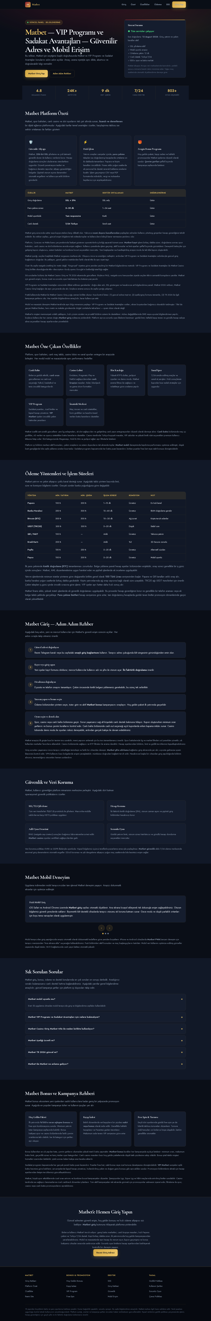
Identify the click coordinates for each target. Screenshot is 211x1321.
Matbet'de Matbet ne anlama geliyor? (48, 1064)
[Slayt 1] (103, 933)
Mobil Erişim (113, 1296)
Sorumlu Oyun (155, 1291)
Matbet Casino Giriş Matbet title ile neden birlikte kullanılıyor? (61, 1028)
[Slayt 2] (105, 933)
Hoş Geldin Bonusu (74, 1280)
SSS (168, 4)
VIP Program (71, 1291)
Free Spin (70, 1296)
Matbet (33, 4)
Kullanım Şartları (156, 1286)
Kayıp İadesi (71, 1286)
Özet (133, 4)
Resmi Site (29, 1296)
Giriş (124, 4)
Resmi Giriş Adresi (105, 1252)
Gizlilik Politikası (155, 1280)
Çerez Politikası (155, 1296)
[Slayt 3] (108, 933)
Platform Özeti (31, 1286)
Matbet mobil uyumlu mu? (41, 999)
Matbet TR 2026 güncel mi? (43, 1052)
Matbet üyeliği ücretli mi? (41, 1040)
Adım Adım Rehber (62, 73)
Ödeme (158, 4)
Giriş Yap (179, 4)
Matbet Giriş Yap (36, 73)
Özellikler (145, 4)
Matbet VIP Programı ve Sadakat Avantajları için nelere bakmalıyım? (64, 1017)
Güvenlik (111, 1291)
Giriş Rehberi (30, 1280)
